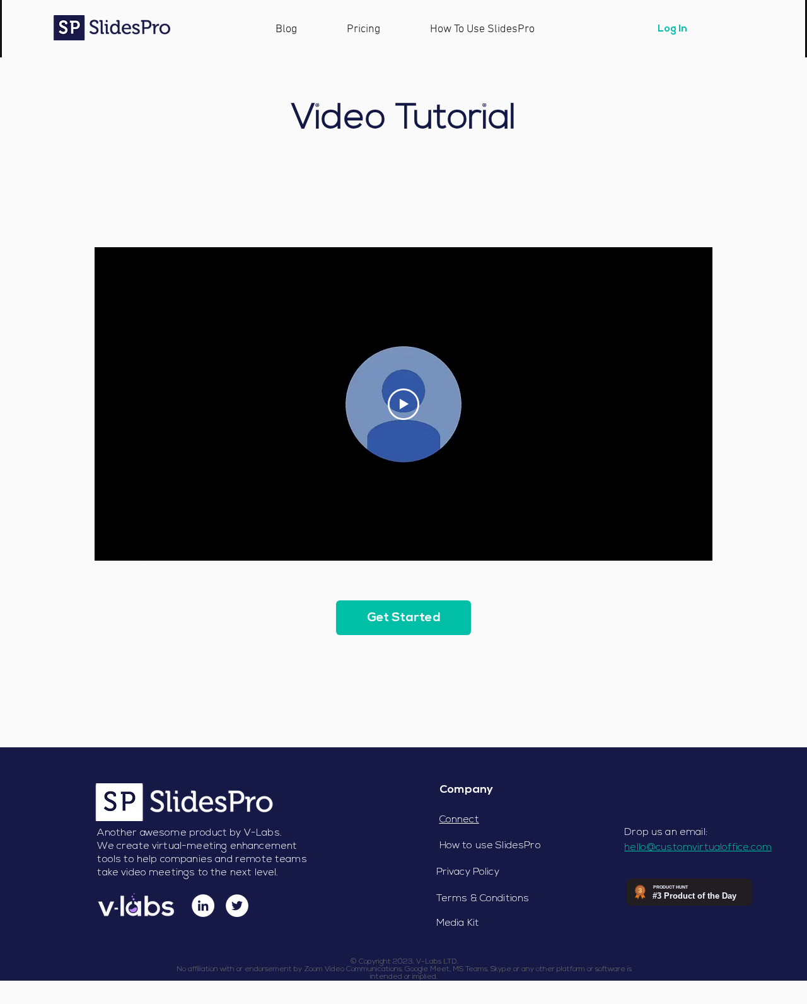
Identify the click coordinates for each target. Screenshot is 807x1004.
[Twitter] (237, 905)
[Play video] (403, 404)
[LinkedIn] (203, 905)
